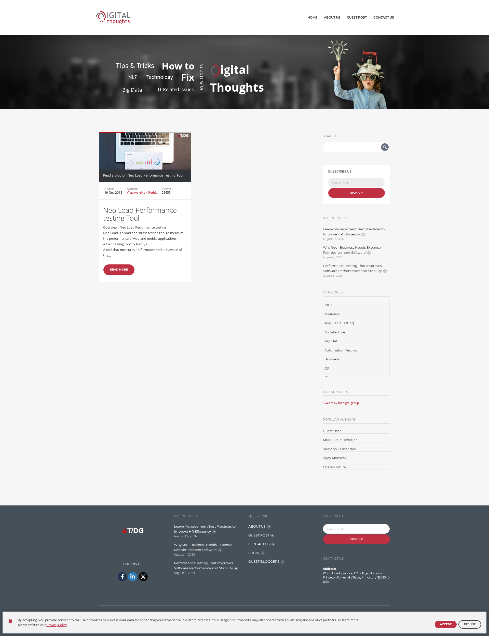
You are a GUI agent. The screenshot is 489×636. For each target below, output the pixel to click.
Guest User (332, 431)
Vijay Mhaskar (334, 458)
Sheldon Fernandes (339, 449)
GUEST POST (258, 535)
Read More (119, 269)
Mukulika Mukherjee (340, 440)
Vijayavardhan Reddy (142, 192)
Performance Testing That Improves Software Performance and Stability (352, 268)
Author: (132, 189)
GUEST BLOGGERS (263, 561)
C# (326, 368)
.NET (328, 305)
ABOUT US (257, 526)
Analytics (331, 314)
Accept (446, 624)
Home (312, 17)
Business (331, 359)
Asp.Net (330, 341)
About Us (332, 17)
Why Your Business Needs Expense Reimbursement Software (352, 250)
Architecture (334, 332)
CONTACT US (259, 544)
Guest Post (357, 17)
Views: (166, 189)
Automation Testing (340, 350)
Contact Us (383, 17)
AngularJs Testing (339, 323)
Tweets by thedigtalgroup (341, 403)
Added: (109, 189)
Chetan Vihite (334, 467)
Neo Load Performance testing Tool (140, 214)
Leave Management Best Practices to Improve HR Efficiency (354, 231)
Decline (470, 624)
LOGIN (254, 553)
